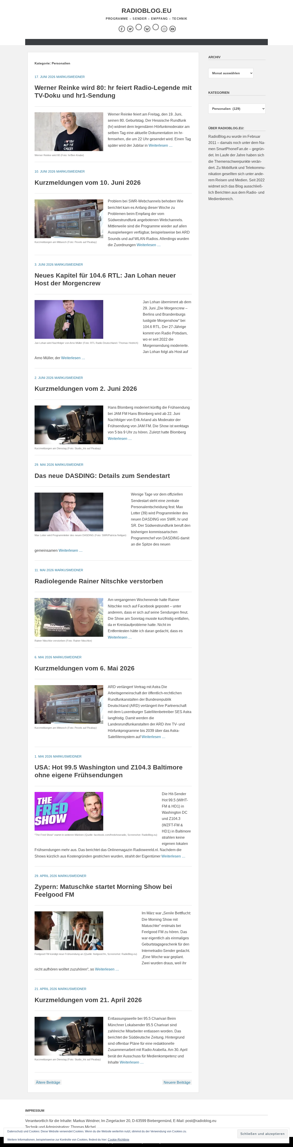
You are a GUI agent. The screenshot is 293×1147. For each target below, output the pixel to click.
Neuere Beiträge (177, 1082)
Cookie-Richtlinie (118, 1139)
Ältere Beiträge (48, 1082)
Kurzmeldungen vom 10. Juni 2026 (88, 182)
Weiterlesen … (161, 145)
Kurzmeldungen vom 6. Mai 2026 (85, 668)
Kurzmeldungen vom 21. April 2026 (88, 1000)
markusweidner (70, 77)
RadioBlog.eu (146, 10)
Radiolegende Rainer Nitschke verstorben (99, 581)
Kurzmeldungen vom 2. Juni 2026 (86, 388)
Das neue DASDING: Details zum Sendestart (102, 475)
